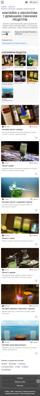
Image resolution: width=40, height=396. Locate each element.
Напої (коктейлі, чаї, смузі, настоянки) (15, 43)
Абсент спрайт (8, 166)
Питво (5, 363)
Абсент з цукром (8, 272)
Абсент (26, 367)
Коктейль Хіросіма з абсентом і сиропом (18, 309)
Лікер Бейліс (7, 369)
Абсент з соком (8, 238)
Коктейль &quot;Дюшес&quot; (14, 345)
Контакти (20, 385)
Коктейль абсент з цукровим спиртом (17, 202)
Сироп (18, 367)
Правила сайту (20, 382)
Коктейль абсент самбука (12, 129)
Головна (20, 378)
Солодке (13, 363)
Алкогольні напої (8, 367)
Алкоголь (22, 363)
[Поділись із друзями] (38, 381)
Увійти (35, 2)
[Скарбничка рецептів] (26, 2)
